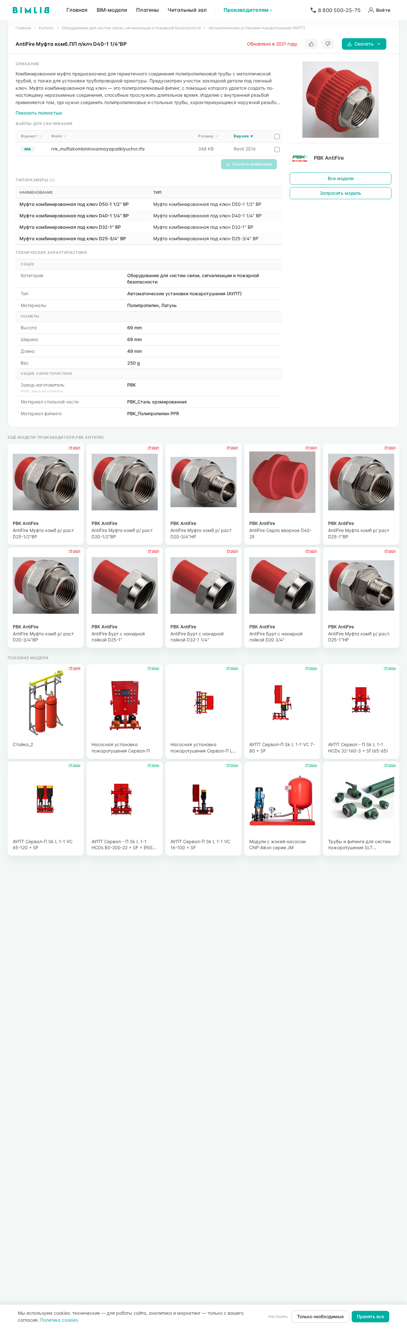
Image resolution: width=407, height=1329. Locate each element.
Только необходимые (320, 1316)
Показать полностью (39, 112)
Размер (208, 136)
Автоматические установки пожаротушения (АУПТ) (257, 27)
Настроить (278, 1316)
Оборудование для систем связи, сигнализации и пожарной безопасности (131, 27)
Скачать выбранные (252, 164)
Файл (58, 136)
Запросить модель (340, 193)
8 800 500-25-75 (339, 10)
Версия (243, 136)
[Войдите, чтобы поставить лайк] (311, 44)
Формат (31, 136)
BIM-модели (112, 10)
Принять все (370, 1316)
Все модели (341, 178)
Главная (77, 10)
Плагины (147, 10)
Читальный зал (187, 10)
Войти (383, 10)
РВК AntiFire (329, 158)
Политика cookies (59, 1320)
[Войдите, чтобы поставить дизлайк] (327, 44)
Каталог (46, 27)
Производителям (246, 10)
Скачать (364, 43)
